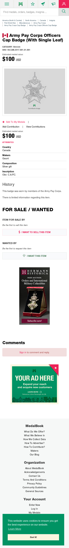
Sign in (22, 352)
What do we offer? (34, 431)
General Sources (34, 491)
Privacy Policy (34, 483)
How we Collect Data (34, 439)
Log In (34, 508)
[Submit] (64, 11)
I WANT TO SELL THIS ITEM (36, 232)
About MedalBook (34, 468)
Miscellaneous (24, 23)
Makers (35, 450)
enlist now (34, 504)
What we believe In (34, 435)
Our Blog (34, 454)
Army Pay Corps (40, 23)
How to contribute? (34, 446)
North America (30, 20)
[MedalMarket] (53, 4)
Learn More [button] (14, 529)
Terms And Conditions (34, 479)
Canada (43, 20)
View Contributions (35, 126)
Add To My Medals (15, 121)
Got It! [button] (33, 537)
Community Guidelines (35, 487)
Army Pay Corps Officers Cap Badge (43, 25)
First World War (10, 23)
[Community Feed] (43, 4)
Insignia (52, 20)
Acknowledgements (34, 472)
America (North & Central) (12, 20)
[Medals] (21, 4)
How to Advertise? (34, 443)
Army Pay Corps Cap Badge (15, 25)
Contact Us (34, 475)
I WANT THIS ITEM (36, 256)
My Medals (34, 512)
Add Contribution (10, 126)
